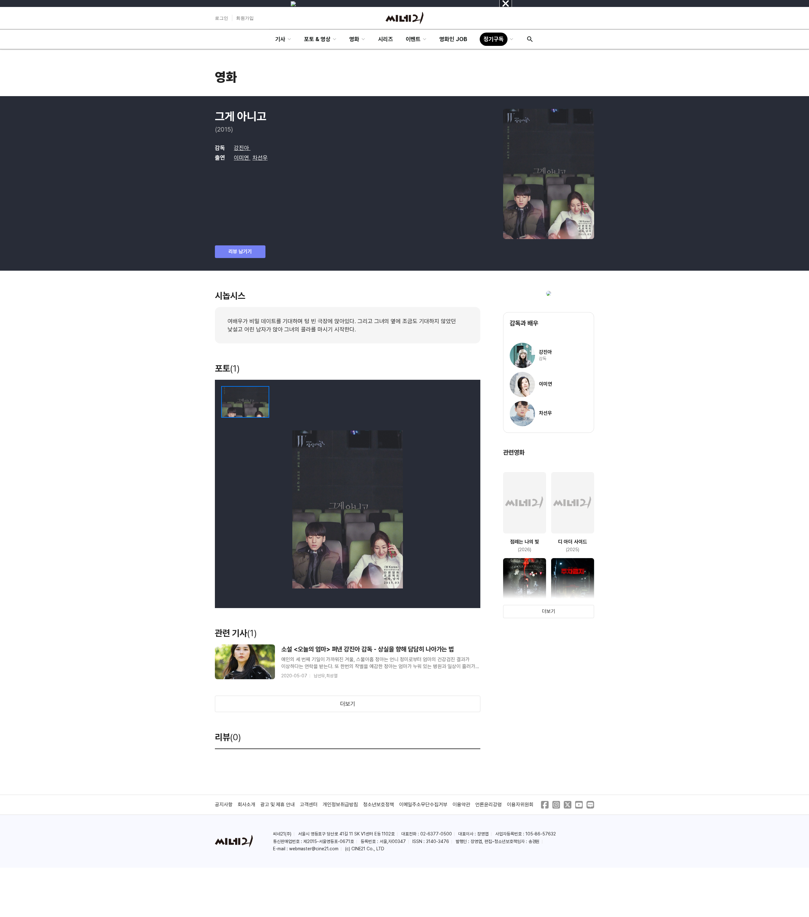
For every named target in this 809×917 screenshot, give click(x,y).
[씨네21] (404, 18)
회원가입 (245, 18)
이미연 (242, 157)
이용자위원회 (520, 805)
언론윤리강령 (488, 805)
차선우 (260, 157)
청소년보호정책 (378, 805)
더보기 (347, 703)
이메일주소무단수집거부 (423, 805)
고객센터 (309, 805)
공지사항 (224, 805)
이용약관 (461, 805)
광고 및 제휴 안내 (277, 805)
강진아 (242, 148)
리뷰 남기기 (240, 252)
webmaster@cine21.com (313, 848)
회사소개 (246, 805)
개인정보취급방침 (340, 805)
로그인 (221, 18)
